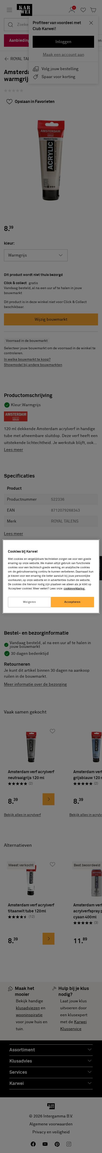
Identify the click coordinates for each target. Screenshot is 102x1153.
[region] (50, 576)
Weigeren (29, 602)
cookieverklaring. (74, 588)
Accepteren (72, 602)
